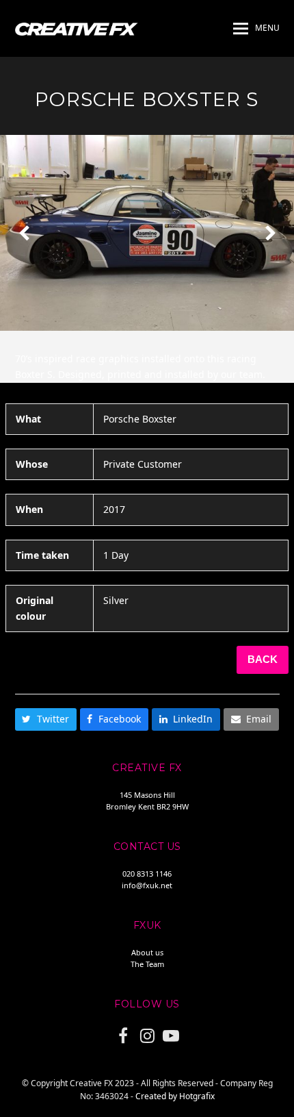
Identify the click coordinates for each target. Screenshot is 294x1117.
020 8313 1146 (147, 873)
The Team (147, 964)
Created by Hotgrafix (175, 1096)
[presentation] (24, 232)
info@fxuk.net (147, 885)
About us (147, 952)
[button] (256, 29)
